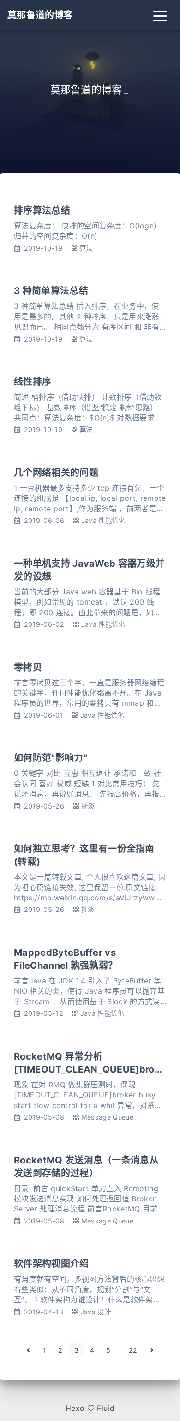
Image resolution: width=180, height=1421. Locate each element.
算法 (86, 248)
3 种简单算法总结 (51, 290)
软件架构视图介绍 (51, 1263)
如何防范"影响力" (50, 757)
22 (133, 1350)
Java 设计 (95, 1312)
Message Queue (107, 1117)
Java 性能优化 (103, 520)
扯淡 (88, 806)
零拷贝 (28, 667)
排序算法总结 (42, 210)
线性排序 (32, 381)
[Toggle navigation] (160, 15)
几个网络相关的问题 (56, 472)
